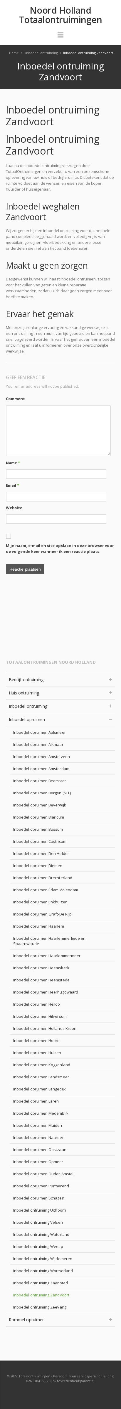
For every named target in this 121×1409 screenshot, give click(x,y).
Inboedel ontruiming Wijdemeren (42, 1258)
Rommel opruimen (27, 1319)
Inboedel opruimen (27, 719)
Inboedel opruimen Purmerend (41, 1186)
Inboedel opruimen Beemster (39, 780)
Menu (60, 37)
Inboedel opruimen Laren (36, 1101)
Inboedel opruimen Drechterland (42, 877)
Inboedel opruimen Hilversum (40, 1016)
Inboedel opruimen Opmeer (38, 1161)
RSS (61, 1392)
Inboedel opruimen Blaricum (38, 817)
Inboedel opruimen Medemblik (40, 1113)
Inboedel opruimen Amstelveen (41, 756)
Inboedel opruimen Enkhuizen (40, 902)
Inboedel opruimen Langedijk (39, 1089)
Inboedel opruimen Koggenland (41, 1064)
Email (12, 485)
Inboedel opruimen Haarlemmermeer (46, 955)
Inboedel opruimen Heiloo (36, 1004)
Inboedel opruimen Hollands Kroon (44, 1028)
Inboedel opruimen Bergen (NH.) (42, 793)
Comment (15, 398)
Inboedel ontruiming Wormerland (43, 1270)
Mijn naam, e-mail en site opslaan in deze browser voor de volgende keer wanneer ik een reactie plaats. (60, 548)
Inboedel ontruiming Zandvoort (41, 1295)
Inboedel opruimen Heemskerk (41, 967)
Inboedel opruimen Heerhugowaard (45, 992)
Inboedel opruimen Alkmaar (38, 744)
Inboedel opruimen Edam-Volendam (45, 889)
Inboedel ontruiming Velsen (38, 1222)
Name (13, 462)
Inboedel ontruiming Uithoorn (39, 1210)
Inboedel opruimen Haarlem (38, 926)
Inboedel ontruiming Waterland (41, 1234)
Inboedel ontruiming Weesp (38, 1246)
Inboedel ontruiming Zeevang (39, 1307)
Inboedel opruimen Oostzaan (39, 1149)
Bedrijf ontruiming (26, 679)
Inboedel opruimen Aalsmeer (39, 732)
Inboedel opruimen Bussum (38, 829)
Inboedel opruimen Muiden (37, 1125)
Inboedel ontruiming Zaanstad (40, 1282)
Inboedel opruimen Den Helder (41, 853)
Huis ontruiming (24, 693)
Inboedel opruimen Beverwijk (39, 805)
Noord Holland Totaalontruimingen (60, 15)
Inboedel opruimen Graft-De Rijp (42, 914)
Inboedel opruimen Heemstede (41, 980)
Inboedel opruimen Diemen (38, 865)
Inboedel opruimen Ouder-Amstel (43, 1173)
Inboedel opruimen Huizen (37, 1052)
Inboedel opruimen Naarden (39, 1137)
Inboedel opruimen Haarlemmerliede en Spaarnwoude (49, 941)
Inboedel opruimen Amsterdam (41, 768)
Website (14, 507)
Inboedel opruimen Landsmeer (41, 1077)
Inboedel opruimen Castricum (39, 841)
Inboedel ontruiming (28, 706)
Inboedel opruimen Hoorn (36, 1040)
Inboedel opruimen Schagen (38, 1198)
